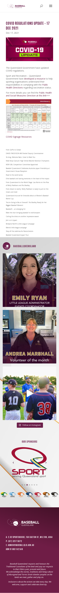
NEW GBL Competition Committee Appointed (22, 164)
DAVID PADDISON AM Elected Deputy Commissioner (24, 153)
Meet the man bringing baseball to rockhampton (23, 213)
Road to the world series (14, 175)
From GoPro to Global (13, 150)
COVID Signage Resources (19, 136)
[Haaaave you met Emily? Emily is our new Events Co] (29, 280)
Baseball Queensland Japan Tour (17, 235)
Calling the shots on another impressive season (22, 216)
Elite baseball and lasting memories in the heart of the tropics (27, 179)
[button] (13, 462)
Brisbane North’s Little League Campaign (20, 224)
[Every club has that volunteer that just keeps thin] (29, 336)
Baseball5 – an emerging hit (15, 209)
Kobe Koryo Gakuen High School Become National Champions (27, 161)
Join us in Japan (11, 220)
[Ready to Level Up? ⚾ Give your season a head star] (29, 393)
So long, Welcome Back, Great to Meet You (20, 157)
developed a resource (34, 78)
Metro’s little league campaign (16, 228)
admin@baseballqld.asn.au (21, 545)
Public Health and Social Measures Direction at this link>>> (29, 94)
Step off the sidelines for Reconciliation (19, 231)
